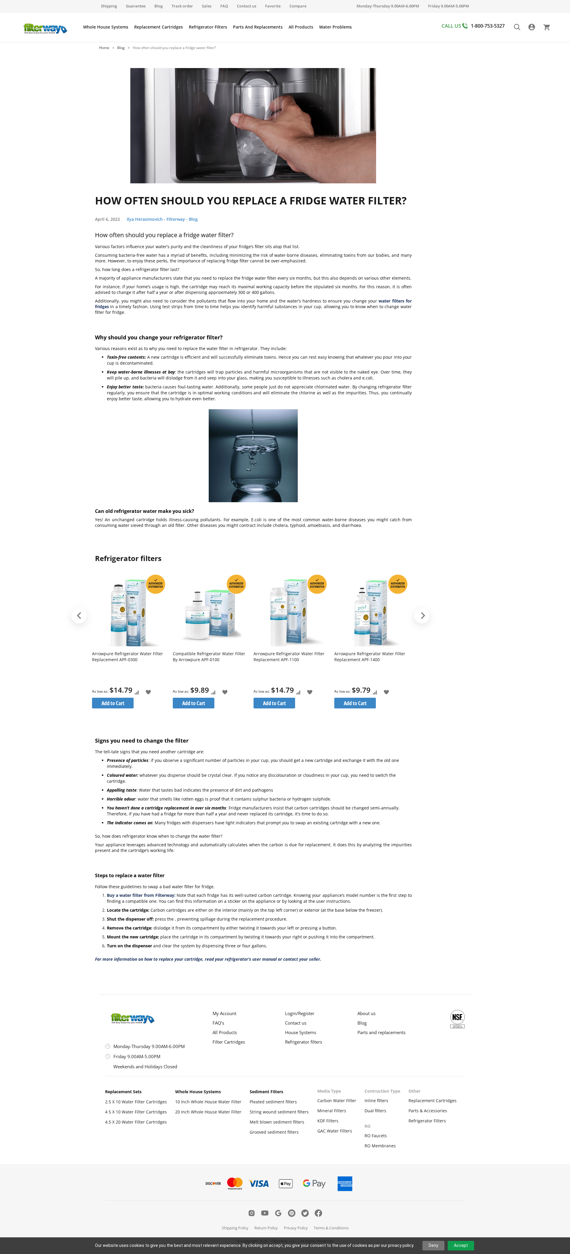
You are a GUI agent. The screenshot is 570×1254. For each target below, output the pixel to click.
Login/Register (299, 1013)
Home (104, 47)
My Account (224, 1013)
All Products (225, 1032)
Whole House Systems (198, 1091)
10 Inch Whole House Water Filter (208, 1102)
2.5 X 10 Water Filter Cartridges (136, 1102)
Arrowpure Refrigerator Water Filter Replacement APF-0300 (127, 656)
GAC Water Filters (334, 1131)
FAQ (224, 6)
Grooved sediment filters (274, 1132)
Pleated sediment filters (273, 1102)
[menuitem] (105, 27)
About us (366, 1013)
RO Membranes (380, 1146)
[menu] (217, 27)
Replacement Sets (123, 1091)
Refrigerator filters (303, 1042)
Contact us (246, 6)
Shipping (109, 6)
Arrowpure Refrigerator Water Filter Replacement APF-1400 (369, 656)
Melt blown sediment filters (277, 1122)
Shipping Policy (235, 1228)
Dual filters (375, 1110)
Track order (182, 6)
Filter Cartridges (229, 1042)
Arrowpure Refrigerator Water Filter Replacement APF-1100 (289, 656)
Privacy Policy (296, 1228)
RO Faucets (376, 1135)
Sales (206, 6)
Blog (158, 6)
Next (422, 615)
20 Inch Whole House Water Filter (208, 1112)
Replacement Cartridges (432, 1100)
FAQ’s (218, 1023)
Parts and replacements (381, 1032)
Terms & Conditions (331, 1228)
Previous (79, 615)
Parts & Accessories (427, 1110)
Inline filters (376, 1100)
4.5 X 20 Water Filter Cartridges (136, 1122)
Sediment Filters (266, 1091)
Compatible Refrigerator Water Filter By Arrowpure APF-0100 (209, 656)
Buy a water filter (124, 895)
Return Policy (266, 1228)
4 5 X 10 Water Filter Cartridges (136, 1112)
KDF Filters (327, 1121)
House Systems (300, 1032)
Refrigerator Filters (427, 1121)
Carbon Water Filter (336, 1100)
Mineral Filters (331, 1110)
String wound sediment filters (279, 1112)
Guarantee (135, 6)
